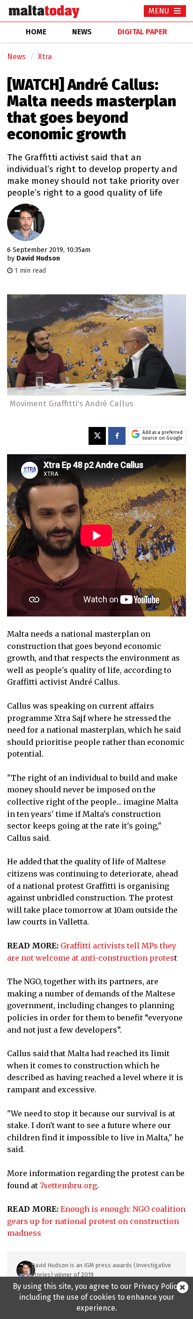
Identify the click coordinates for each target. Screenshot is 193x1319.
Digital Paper (142, 31)
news (82, 31)
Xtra (45, 56)
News (16, 56)
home (36, 31)
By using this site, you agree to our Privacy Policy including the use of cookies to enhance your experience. (97, 1297)
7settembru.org (68, 1185)
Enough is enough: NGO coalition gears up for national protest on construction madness (96, 1221)
